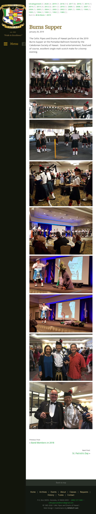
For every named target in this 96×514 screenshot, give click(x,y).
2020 (46, 4)
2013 (39, 6)
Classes (73, 492)
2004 (46, 9)
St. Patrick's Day (80, 453)
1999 (78, 9)
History (51, 495)
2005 (39, 9)
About (63, 492)
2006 (31, 9)
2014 (31, 6)
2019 (54, 4)
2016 (79, 4)
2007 (86, 6)
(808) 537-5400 (77, 500)
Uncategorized (35, 4)
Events (54, 492)
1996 (86, 9)
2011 (54, 6)
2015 (87, 4)
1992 (54, 12)
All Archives (40, 15)
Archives (43, 492)
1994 (39, 12)
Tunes (61, 495)
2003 (54, 9)
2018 (62, 4)
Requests (84, 492)
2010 (62, 6)
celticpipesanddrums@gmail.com (61, 503)
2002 (62, 9)
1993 (46, 12)
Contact (70, 495)
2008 (78, 6)
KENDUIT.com (72, 508)
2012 (46, 6)
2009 (70, 6)
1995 (31, 12)
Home (33, 492)
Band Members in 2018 (42, 442)
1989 (62, 12)
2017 (71, 4)
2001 (70, 9)
